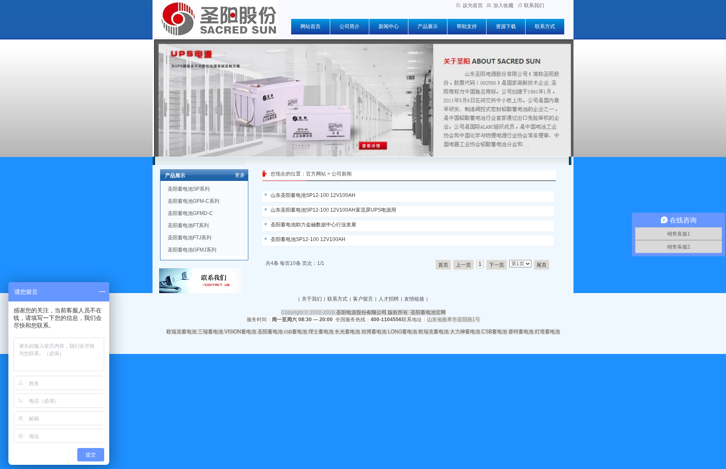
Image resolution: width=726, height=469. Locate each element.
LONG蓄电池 (402, 332)
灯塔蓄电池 (547, 332)
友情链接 (414, 299)
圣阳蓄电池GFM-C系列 (193, 201)
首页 (443, 265)
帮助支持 (467, 26)
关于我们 (312, 299)
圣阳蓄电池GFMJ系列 (192, 250)
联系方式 (545, 26)
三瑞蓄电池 (210, 332)
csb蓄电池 (295, 332)
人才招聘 (389, 299)
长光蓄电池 (347, 332)
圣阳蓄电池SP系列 (189, 189)
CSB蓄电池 (494, 332)
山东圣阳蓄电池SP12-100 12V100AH (313, 195)
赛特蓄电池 (521, 332)
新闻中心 (389, 26)
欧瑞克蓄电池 (181, 332)
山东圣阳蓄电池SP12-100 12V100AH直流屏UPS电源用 (333, 210)
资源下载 (506, 26)
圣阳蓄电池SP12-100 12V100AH (308, 239)
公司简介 (349, 26)
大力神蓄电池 (465, 332)
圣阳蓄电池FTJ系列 (189, 238)
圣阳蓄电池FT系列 (188, 225)
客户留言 (363, 299)
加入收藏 (503, 5)
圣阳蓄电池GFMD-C (190, 213)
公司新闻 (341, 174)
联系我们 (534, 5)
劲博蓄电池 (374, 332)
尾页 (542, 265)
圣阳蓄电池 (270, 332)
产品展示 (428, 26)
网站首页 (310, 26)
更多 (240, 175)
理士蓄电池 (321, 332)
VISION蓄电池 (240, 332)
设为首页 (473, 5)
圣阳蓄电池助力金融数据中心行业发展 (313, 225)
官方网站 (316, 174)
